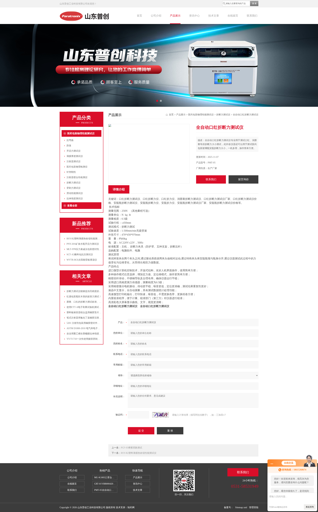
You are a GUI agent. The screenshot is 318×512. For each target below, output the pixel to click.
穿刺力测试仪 (73, 188)
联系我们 (252, 15)
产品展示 (175, 15)
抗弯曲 (70, 140)
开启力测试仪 (73, 151)
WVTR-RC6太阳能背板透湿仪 (82, 260)
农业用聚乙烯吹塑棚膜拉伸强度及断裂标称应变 (91, 333)
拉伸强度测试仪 (75, 198)
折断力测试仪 (73, 182)
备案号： (228, 507)
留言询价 (243, 179)
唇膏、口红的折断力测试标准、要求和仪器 (89, 302)
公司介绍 (156, 15)
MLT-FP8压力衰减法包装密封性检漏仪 (86, 249)
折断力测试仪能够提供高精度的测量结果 (87, 291)
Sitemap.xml (241, 507)
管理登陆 (253, 507)
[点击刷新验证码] (160, 415)
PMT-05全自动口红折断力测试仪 (105, 490)
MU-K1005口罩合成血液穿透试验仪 (105, 477)
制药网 (131, 507)
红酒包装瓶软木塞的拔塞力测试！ (84, 296)
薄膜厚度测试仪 (75, 156)
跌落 (69, 145)
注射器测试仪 (73, 161)
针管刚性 (71, 172)
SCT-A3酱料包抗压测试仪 (80, 254)
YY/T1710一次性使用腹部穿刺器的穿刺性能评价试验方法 (96, 339)
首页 (139, 15)
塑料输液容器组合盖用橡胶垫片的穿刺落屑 (89, 312)
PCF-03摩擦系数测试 (131, 447)
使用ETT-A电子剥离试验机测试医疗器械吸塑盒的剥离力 (95, 307)
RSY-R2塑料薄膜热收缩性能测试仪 (84, 238)
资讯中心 (194, 15)
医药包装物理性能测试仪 (81, 133)
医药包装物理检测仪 (77, 167)
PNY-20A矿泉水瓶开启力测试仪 (83, 244)
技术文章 (213, 15)
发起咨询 (310, 507)
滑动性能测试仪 (75, 193)
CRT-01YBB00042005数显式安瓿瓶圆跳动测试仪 (105, 484)
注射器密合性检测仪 (77, 177)
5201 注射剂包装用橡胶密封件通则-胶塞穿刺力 (90, 323)
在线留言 (233, 15)
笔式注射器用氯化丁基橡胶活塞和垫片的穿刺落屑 (92, 318)
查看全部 (72, 205)
